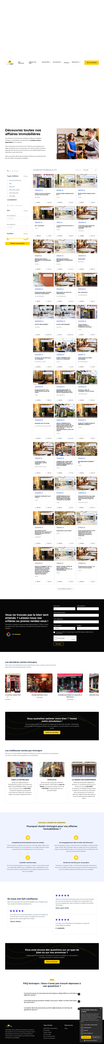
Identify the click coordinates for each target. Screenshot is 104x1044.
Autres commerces (49, 1038)
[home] (9, 62)
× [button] (100, 1008)
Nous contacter (52, 962)
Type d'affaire (58, 625)
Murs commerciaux (49, 1036)
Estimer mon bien (52, 732)
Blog (66, 1028)
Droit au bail (47, 1034)
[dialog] (91, 1024)
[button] (46, 62)
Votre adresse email (60, 612)
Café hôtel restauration (50, 1028)
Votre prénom (81, 606)
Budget (79, 625)
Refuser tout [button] (96, 1037)
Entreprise (46, 1030)
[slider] (7, 238)
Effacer (26, 176)
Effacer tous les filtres (18, 243)
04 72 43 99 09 (91, 62)
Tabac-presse (47, 1032)
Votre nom (57, 606)
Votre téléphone (58, 619)
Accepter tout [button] (86, 1037)
